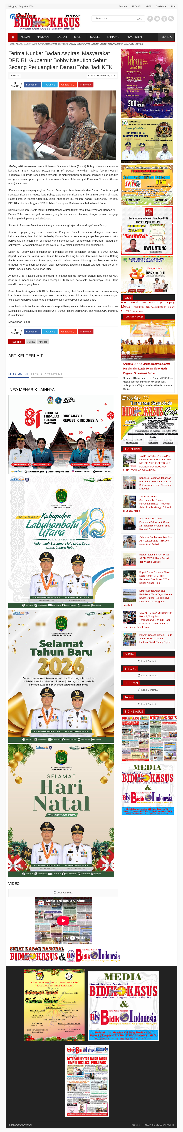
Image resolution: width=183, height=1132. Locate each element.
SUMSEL (95, 36)
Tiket (173, 6)
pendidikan (138, 311)
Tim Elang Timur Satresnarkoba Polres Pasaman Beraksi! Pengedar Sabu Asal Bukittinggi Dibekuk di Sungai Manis (147, 503)
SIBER (148, 6)
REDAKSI (136, 6)
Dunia (143, 303)
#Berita (31, 341)
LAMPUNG (113, 36)
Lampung (170, 302)
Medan (126, 306)
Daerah (134, 302)
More (165, 36)
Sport (153, 307)
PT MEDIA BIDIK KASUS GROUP (157, 1125)
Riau (147, 306)
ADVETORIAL (134, 36)
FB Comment (18, 374)
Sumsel (171, 307)
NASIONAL (43, 36)
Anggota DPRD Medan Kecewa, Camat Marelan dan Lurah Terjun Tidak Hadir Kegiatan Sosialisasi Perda (146, 368)
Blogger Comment (47, 374)
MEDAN (25, 36)
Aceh (124, 302)
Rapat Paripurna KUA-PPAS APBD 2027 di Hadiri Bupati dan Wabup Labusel (154, 558)
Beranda (123, 6)
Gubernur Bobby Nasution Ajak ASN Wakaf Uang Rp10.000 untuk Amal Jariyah (155, 541)
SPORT (78, 36)
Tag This (16, 341)
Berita (15, 75)
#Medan (43, 341)
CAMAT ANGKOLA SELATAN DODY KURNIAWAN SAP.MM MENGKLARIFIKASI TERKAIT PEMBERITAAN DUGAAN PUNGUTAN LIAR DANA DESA (147, 463)
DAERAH (62, 36)
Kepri (159, 302)
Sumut (126, 311)
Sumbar (161, 306)
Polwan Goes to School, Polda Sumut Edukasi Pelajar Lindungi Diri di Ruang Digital (155, 638)
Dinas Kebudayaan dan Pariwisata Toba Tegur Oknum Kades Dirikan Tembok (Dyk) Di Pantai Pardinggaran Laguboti (147, 597)
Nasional (139, 306)
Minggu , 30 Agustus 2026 (21, 6)
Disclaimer (161, 6)
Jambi (151, 302)
